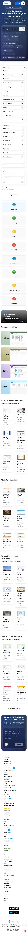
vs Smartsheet (7, 887)
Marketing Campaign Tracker (10, 39)
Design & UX (13, 78)
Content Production (13, 74)
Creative (13, 70)
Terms (4, 926)
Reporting (6, 794)
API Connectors (7, 796)
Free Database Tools (9, 872)
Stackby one (6, 187)
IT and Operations (13, 103)
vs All (5, 900)
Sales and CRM (13, 115)
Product (13, 107)
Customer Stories (9, 768)
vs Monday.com (7, 885)
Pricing (5, 783)
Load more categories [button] (14, 708)
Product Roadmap (8, 861)
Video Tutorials (7, 857)
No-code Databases (9, 803)
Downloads (6, 759)
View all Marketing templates (9, 483)
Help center (6, 850)
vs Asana (6, 896)
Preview (16, 416)
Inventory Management (9, 57)
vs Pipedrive (7, 894)
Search (22, 29)
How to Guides (8, 875)
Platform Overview (8, 781)
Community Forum (8, 865)
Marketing (13, 95)
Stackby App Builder (9, 787)
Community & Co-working (13, 132)
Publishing (13, 161)
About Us (6, 772)
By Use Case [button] (6, 67)
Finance (7, 832)
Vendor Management (8, 54)
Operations (6, 827)
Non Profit (13, 152)
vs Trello (6, 889)
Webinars (6, 854)
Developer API (7, 869)
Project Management (13, 99)
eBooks (5, 863)
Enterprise (7, 798)
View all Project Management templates (12, 561)
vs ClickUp (6, 891)
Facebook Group (8, 867)
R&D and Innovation (13, 111)
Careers (6, 774)
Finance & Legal (13, 82)
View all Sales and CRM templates (10, 639)
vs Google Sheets (8, 881)
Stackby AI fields (9, 785)
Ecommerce (13, 148)
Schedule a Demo (8, 763)
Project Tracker (14, 36)
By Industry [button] (6, 125)
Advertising (13, 128)
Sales (5, 821)
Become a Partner (8, 770)
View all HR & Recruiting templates (10, 403)
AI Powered (13, 178)
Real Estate (13, 165)
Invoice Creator (21, 57)
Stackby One (7, 815)
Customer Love (7, 765)
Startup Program (8, 776)
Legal (5, 836)
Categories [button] (14, 196)
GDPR (13, 926)
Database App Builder (9, 805)
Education (13, 136)
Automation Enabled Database (13, 174)
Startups (6, 843)
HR (4, 823)
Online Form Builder (9, 790)
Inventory (13, 91)
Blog (5, 852)
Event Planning (13, 140)
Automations (7, 792)
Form (13, 182)
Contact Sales (7, 761)
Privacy (9, 926)
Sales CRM (5, 36)
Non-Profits (6, 845)
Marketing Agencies (9, 841)
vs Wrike (6, 898)
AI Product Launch (7, 50)
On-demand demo (8, 859)
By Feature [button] (6, 171)
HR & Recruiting (13, 87)
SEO (13, 119)
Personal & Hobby (13, 157)
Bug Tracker (19, 47)
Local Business (13, 144)
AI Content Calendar (8, 47)
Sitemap (18, 926)
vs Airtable (6, 883)
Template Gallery (8, 812)
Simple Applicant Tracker (9, 43)
